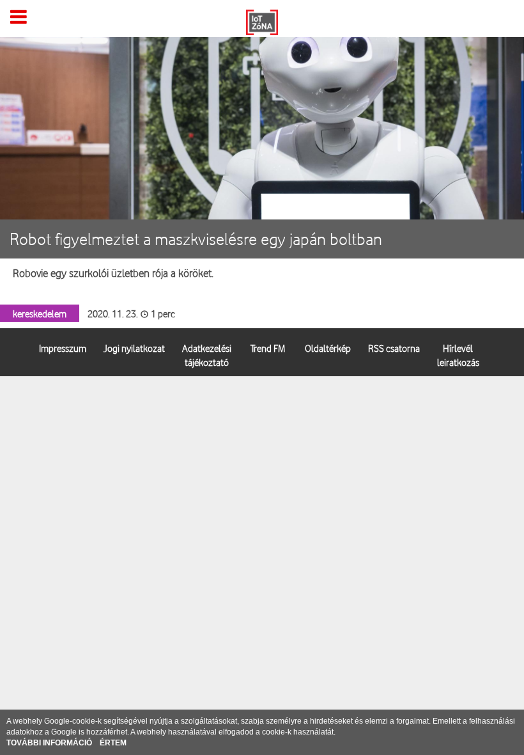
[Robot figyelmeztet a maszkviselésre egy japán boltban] (262, 130)
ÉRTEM (113, 742)
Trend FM (267, 348)
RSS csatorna (394, 348)
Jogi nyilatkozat (134, 348)
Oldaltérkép (328, 348)
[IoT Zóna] (262, 21)
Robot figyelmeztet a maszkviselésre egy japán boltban (196, 238)
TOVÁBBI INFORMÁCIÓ (50, 742)
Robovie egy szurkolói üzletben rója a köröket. (113, 273)
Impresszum (62, 348)
